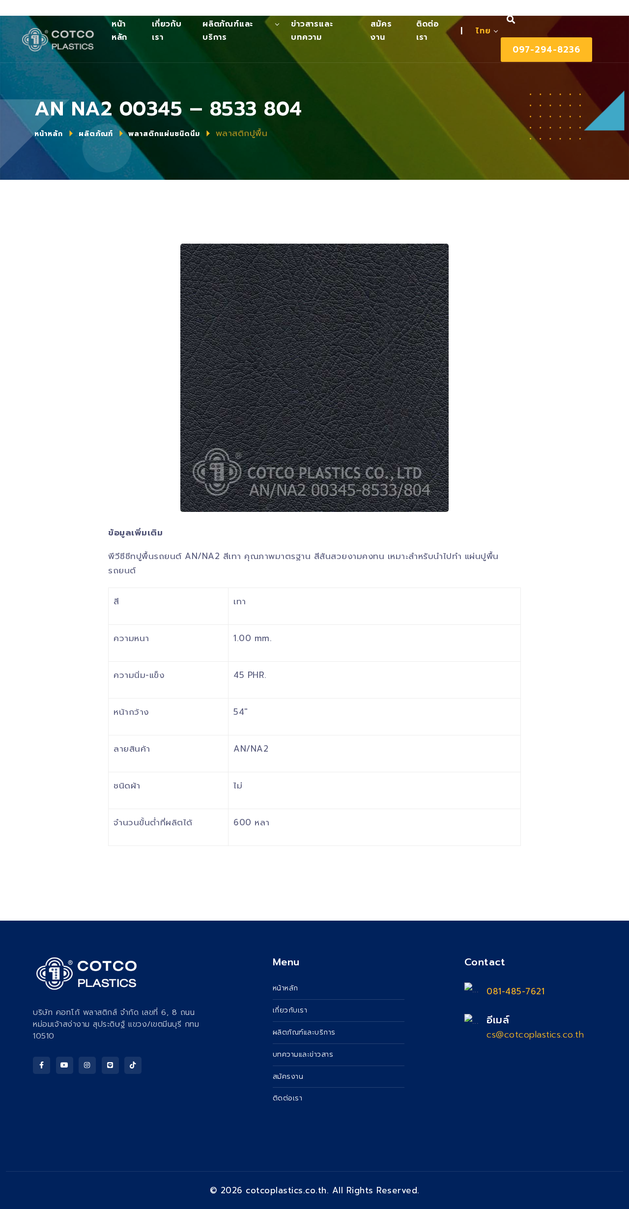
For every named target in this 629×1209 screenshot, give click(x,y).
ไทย (483, 31)
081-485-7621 (515, 991)
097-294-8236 (546, 49)
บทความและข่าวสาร (303, 1054)
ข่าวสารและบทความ (312, 30)
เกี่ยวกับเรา (167, 30)
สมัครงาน (381, 30)
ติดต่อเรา (427, 30)
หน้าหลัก (48, 134)
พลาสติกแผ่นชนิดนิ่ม (164, 134)
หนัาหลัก (119, 30)
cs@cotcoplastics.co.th (535, 1034)
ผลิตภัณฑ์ (96, 134)
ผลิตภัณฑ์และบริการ (227, 30)
